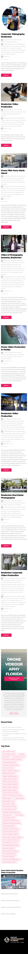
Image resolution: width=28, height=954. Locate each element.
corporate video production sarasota (10, 793)
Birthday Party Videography (10, 500)
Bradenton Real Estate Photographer (15, 423)
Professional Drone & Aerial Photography (11, 823)
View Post (6, 75)
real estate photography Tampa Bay (10, 834)
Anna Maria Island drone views (9, 762)
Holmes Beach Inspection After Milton (10, 820)
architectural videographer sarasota (10, 765)
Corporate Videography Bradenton (9, 41)
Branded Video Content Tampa (14, 266)
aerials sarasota (15, 46)
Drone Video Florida (11, 50)
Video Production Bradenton (8, 856)
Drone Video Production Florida (8, 356)
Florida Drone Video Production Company (11, 812)
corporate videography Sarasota (9, 790)
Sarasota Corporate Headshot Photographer (12, 837)
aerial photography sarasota (8, 754)
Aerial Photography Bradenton (10, 419)
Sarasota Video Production (8, 848)
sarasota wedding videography (8, 54)
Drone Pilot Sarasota (7, 798)
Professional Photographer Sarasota (10, 829)
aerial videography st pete (19, 757)
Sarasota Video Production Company (10, 851)
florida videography (19, 52)
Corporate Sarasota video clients (9, 779)
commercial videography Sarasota (10, 776)
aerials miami (8, 46)
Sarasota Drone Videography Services (10, 845)
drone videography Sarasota (8, 804)
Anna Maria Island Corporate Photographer (12, 759)
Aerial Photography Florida (9, 352)
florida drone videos (9, 52)
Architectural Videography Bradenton (12, 578)
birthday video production (8, 768)
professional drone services (8, 826)
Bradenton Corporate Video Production (12, 39)
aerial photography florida (9, 44)
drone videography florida (17, 192)
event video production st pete (9, 809)
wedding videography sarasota (9, 862)
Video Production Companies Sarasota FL (11, 859)
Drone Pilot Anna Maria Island (17, 190)
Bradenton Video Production (16, 122)
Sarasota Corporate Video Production (10, 840)
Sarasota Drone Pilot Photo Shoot (10, 842)
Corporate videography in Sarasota (10, 787)
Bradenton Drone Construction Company (10, 112)
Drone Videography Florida (17, 429)
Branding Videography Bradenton (9, 268)
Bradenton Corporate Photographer (10, 770)
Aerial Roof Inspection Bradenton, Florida (13, 260)
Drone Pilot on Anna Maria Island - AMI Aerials (12, 795)
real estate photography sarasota (10, 831)
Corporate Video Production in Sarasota (11, 727)
